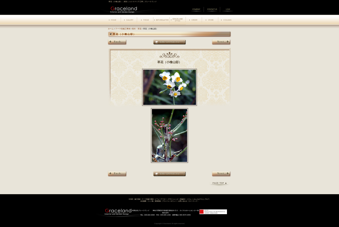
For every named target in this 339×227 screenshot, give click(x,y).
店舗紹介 (183, 199)
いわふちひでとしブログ (201, 199)
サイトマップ (192, 201)
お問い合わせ (182, 201)
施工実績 (137, 199)
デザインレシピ (173, 199)
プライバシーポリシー (169, 201)
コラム (189, 199)
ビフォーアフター (161, 199)
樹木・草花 (136, 29)
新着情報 (158, 201)
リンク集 (150, 201)
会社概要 (143, 201)
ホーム (110, 29)
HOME (131, 199)
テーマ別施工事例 (122, 29)
